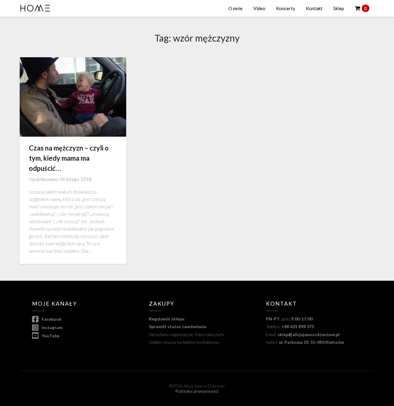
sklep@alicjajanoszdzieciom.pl (309, 334)
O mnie (235, 8)
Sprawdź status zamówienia (177, 326)
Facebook (51, 319)
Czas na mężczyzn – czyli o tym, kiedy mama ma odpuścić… (69, 158)
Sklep (338, 8)
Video (259, 8)
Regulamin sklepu (166, 318)
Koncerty (285, 8)
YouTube (50, 335)
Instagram (51, 327)
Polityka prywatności (197, 391)
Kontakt (314, 8)
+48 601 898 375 (297, 326)
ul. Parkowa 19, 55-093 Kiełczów (311, 342)
